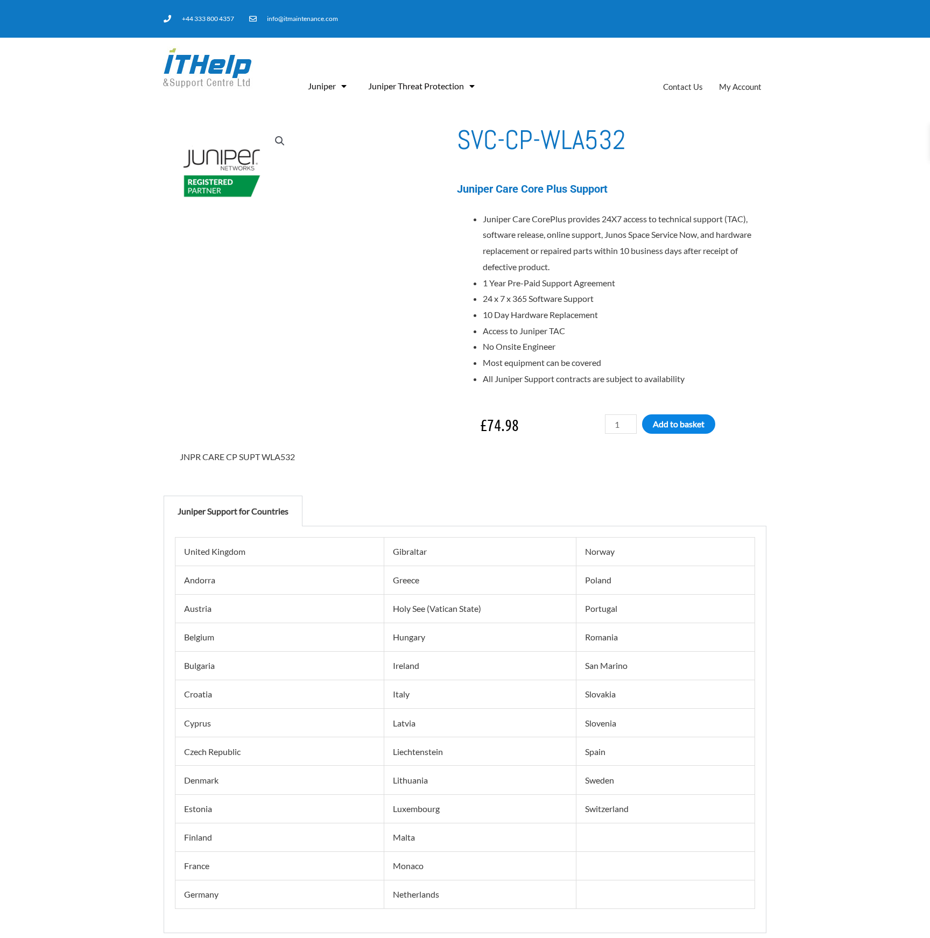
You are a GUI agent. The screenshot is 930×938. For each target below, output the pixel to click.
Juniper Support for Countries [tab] (233, 511)
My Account (740, 86)
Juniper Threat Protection (416, 86)
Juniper (322, 86)
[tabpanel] (465, 729)
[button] (280, 141)
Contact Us (683, 86)
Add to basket (678, 424)
